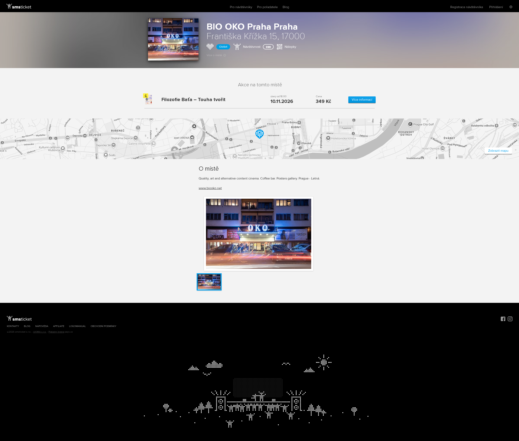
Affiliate (58, 326)
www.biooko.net (210, 188)
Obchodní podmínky (103, 326)
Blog (286, 7)
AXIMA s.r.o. (39, 331)
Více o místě (214, 55)
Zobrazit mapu (498, 151)
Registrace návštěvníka (466, 7)
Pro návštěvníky (241, 7)
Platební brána (56, 331)
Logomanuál (77, 326)
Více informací (362, 100)
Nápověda (41, 326)
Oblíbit (223, 46)
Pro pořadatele (267, 7)
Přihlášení (496, 7)
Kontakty (13, 326)
